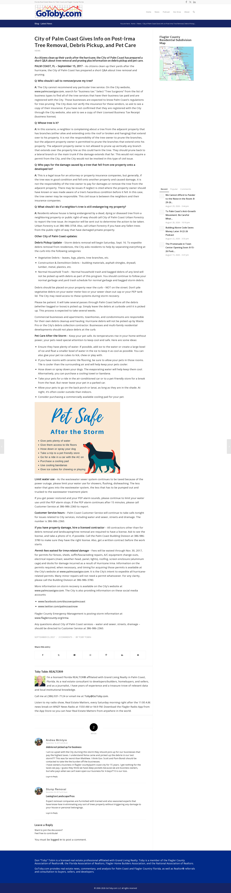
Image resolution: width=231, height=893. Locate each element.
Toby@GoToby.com (96, 696)
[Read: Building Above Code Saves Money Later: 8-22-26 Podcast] (161, 228)
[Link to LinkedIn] (194, 2)
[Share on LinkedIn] (122, 655)
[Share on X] (59, 655)
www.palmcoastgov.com (49, 91)
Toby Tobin (85, 637)
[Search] (193, 12)
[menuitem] (148, 12)
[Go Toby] (59, 12)
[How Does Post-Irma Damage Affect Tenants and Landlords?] (2, 446)
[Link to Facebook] (186, 2)
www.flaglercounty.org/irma (51, 618)
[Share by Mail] (138, 655)
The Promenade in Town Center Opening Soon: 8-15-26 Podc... (179, 247)
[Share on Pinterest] (106, 655)
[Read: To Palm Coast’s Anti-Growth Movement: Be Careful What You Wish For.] (161, 212)
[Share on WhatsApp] (90, 655)
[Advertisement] (177, 130)
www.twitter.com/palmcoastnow (58, 606)
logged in (56, 839)
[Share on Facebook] (43, 655)
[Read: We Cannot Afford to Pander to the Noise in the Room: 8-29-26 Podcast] (161, 196)
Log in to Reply (52, 776)
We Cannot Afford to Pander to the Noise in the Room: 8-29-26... (180, 199)
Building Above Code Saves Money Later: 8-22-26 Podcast (179, 231)
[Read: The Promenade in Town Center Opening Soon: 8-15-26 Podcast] (161, 244)
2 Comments (65, 637)
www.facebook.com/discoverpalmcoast (61, 601)
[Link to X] (190, 2)
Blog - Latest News (43, 23)
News (37, 50)
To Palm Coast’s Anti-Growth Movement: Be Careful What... (180, 215)
